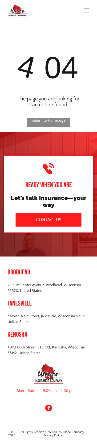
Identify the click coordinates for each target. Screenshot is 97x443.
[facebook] (48, 409)
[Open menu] (86, 11)
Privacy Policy (53, 435)
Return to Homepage (48, 120)
